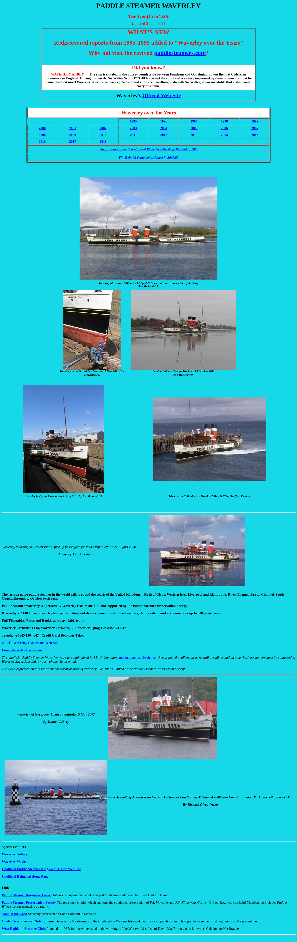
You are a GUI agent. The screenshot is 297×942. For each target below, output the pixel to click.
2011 (133, 135)
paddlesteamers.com (180, 53)
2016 (42, 141)
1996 (163, 121)
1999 (254, 121)
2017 (72, 141)
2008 (42, 135)
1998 (224, 121)
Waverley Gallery (14, 854)
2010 (103, 135)
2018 (103, 141)
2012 (163, 135)
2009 (72, 135)
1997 (193, 121)
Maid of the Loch (14, 914)
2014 (224, 135)
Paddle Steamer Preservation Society (29, 902)
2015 (254, 135)
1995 (133, 121)
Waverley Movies (14, 861)
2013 (193, 135)
